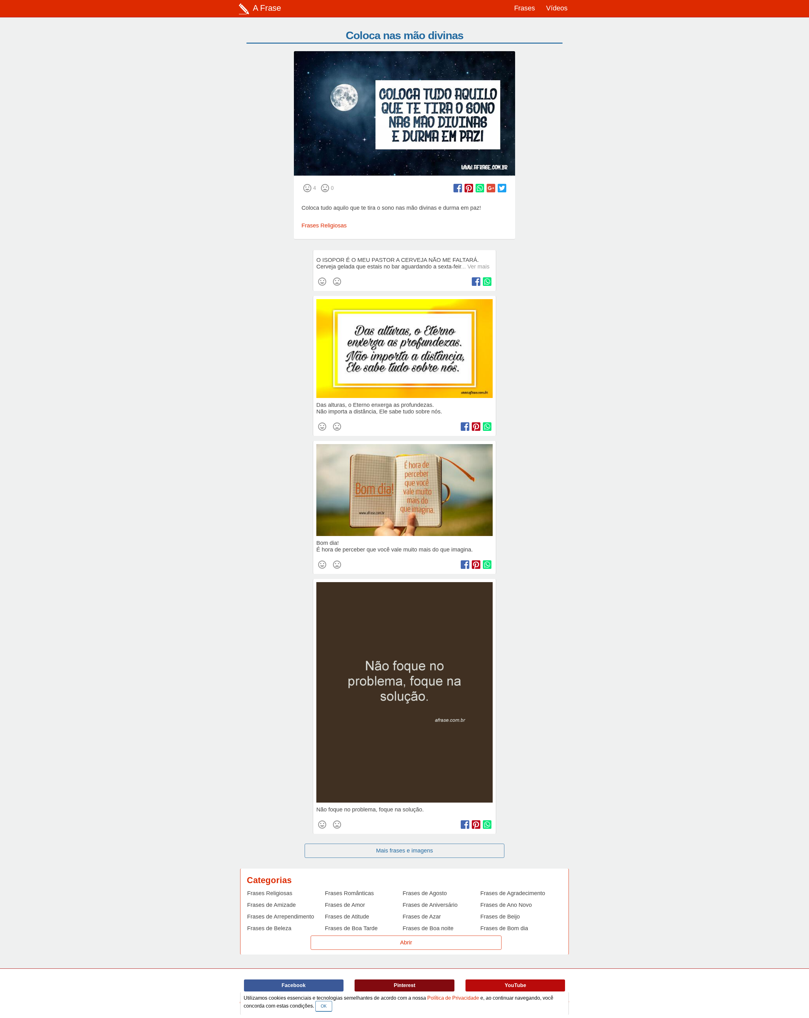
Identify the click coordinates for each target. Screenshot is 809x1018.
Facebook (294, 985)
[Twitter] (502, 188)
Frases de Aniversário (430, 905)
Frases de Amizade (271, 905)
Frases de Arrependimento (280, 916)
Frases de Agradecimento (512, 893)
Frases (524, 8)
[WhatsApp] (480, 188)
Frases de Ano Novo (506, 905)
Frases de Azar (422, 916)
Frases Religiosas (324, 225)
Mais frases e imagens (404, 850)
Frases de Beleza (269, 928)
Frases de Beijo (500, 916)
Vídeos (557, 8)
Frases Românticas (349, 893)
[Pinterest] (469, 188)
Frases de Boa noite (428, 928)
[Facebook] (458, 188)
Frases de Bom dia (504, 928)
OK (324, 1006)
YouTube (515, 985)
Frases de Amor (345, 905)
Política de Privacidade (453, 998)
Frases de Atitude (347, 916)
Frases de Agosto (425, 893)
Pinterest (404, 985)
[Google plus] (491, 188)
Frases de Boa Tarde (351, 928)
